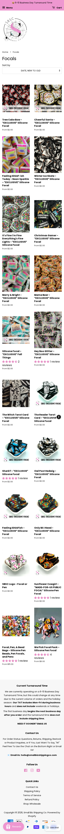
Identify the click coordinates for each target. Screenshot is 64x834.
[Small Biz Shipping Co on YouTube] (38, 770)
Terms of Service (32, 795)
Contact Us (32, 787)
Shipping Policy (32, 791)
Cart (59, 7)
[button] (10, 361)
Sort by (6, 65)
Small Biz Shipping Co (35, 812)
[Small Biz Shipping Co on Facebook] (25, 770)
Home (5, 52)
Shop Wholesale (32, 803)
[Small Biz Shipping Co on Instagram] (32, 770)
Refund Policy (32, 799)
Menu (9, 7)
